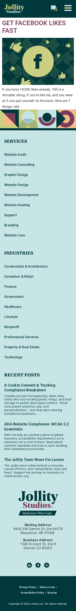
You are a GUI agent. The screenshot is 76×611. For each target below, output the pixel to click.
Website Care (14, 235)
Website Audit (15, 155)
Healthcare (13, 307)
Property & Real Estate (22, 347)
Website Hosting (17, 205)
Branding (11, 225)
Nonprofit (11, 327)
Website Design (16, 185)
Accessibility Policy (32, 592)
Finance (10, 287)
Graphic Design (16, 175)
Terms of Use (47, 587)
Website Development (21, 195)
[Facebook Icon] (38, 565)
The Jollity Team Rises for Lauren (34, 459)
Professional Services (21, 337)
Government (14, 297)
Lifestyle (11, 317)
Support (10, 215)
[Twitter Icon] (46, 565)
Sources (52, 592)
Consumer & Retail (18, 276)
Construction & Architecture (26, 266)
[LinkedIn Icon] (29, 565)
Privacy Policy (27, 587)
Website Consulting (19, 165)
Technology (13, 357)
